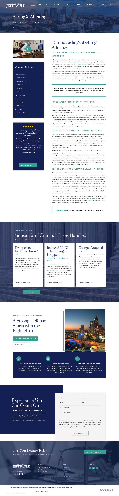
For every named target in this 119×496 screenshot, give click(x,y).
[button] (16, 27)
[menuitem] (28, 74)
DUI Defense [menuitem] (69, 5)
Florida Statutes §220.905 (72, 62)
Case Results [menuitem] (79, 5)
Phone (61, 402)
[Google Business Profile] (93, 468)
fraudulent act (82, 64)
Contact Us (66, 476)
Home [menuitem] (33, 5)
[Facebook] (90, 468)
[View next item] (31, 158)
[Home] (15, 5)
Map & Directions (43, 474)
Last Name (83, 398)
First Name (62, 398)
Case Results (67, 474)
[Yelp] (97, 468)
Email (82, 402)
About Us (66, 467)
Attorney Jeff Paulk (91, 198)
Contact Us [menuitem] (89, 5)
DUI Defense (67, 472)
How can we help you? (65, 412)
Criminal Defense (68, 469)
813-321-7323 (105, 6)
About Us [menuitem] (39, 5)
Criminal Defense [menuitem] (56, 5)
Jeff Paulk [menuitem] (47, 5)
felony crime (68, 119)
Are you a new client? (65, 407)
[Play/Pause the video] (13, 27)
